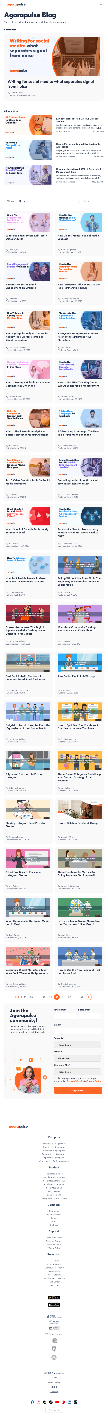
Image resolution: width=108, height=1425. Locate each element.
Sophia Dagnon (67, 788)
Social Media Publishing (54, 1177)
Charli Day (13, 298)
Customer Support (54, 1241)
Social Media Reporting (54, 1184)
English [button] (52, 1410)
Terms (54, 1377)
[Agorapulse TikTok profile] (75, 1401)
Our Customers (54, 1214)
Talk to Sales (54, 1248)
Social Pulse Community (54, 1278)
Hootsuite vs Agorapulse (54, 1147)
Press (54, 1221)
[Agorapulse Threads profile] (44, 1401)
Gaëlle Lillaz (17, 92)
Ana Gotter (65, 347)
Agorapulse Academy (54, 1267)
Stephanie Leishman (69, 298)
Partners (54, 1225)
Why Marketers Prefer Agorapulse (54, 1161)
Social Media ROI (54, 1188)
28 (44, 997)
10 (25, 997)
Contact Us (54, 1211)
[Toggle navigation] (104, 4)
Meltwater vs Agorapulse (54, 1150)
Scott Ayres (14, 249)
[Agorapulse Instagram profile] (38, 1401)
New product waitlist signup (54, 1198)
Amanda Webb (67, 396)
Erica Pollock (64, 131)
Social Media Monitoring (54, 1181)
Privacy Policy (54, 1382)
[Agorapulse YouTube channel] (57, 1401)
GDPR (54, 1387)
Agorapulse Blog (54, 1264)
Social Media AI (54, 1195)
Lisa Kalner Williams (17, 347)
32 (69, 997)
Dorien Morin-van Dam (19, 690)
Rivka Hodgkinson (68, 249)
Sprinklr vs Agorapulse (54, 1157)
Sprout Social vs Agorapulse (54, 1143)
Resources (54, 1285)
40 (82, 997)
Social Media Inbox (54, 1174)
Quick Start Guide (54, 1237)
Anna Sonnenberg (67, 156)
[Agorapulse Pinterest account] (63, 1401)
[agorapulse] (13, 4)
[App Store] (54, 1304)
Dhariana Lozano (16, 592)
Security (54, 1391)
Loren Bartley (15, 396)
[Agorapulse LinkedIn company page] (69, 1401)
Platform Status (54, 1244)
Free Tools (54, 1260)
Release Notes (54, 1271)
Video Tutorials (54, 1275)
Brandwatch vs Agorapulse (54, 1154)
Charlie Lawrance (68, 445)
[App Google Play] (54, 1297)
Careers (54, 1218)
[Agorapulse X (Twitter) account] (51, 1401)
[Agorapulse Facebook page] (32, 1401)
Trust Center (54, 1282)
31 (63, 997)
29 (50, 997)
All (20, 201)
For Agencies (54, 1191)
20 (31, 997)
